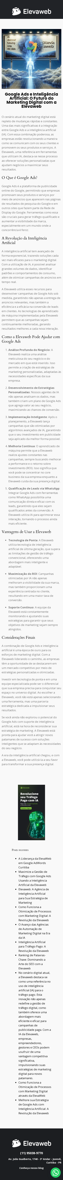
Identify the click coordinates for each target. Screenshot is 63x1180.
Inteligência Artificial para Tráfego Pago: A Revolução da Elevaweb (33, 946)
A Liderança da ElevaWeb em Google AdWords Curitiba (34, 863)
